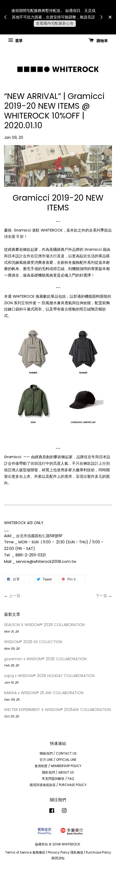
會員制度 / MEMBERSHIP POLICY (58, 766)
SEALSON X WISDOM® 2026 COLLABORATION (44, 624)
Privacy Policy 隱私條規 (65, 852)
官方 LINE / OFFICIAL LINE (58, 760)
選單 (18, 40)
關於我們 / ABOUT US (58, 772)
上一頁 (14, 595)
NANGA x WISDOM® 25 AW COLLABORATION (43, 692)
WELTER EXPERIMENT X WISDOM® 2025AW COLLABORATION (57, 709)
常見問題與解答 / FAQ (58, 779)
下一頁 (101, 595)
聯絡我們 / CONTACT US (58, 753)
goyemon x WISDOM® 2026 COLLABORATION (45, 659)
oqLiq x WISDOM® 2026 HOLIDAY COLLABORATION (49, 675)
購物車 (102, 40)
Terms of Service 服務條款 (25, 852)
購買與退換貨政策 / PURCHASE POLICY (58, 785)
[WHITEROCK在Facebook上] (52, 812)
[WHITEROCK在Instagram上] (64, 812)
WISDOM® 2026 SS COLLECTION (33, 641)
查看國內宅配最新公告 (55, 23)
